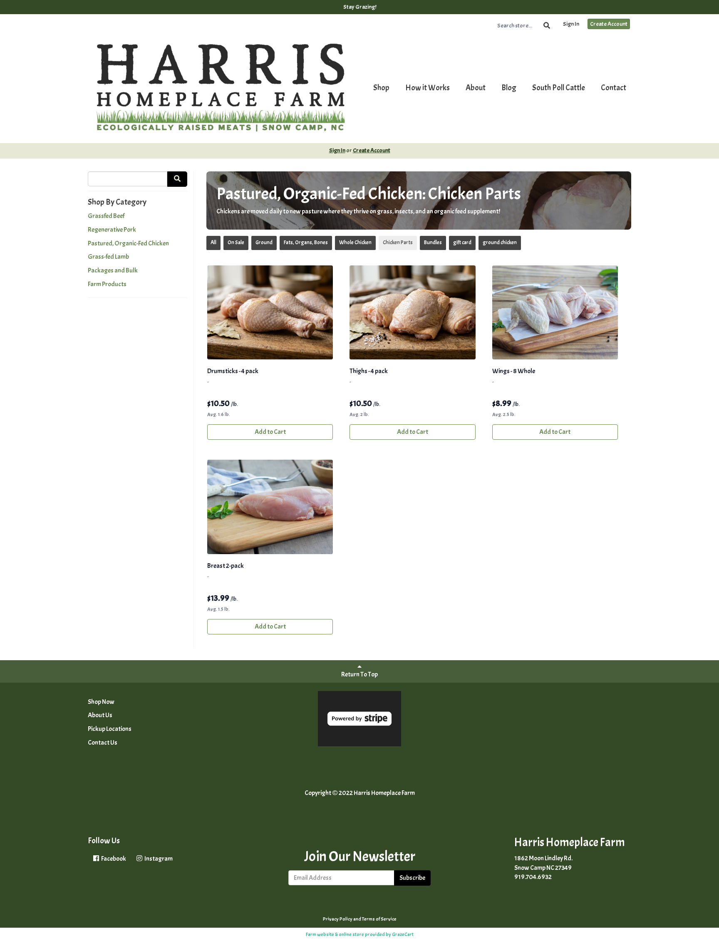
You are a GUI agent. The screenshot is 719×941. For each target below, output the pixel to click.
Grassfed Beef (106, 216)
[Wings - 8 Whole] (555, 312)
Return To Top (359, 674)
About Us (100, 715)
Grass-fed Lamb (108, 257)
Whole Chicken (355, 242)
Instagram (158, 858)
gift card (462, 242)
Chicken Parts (398, 242)
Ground (264, 242)
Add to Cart (270, 432)
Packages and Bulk (113, 270)
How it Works (427, 88)
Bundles (433, 242)
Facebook (113, 858)
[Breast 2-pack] (270, 507)
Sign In (571, 23)
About (476, 88)
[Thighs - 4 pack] (412, 312)
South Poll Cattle (558, 88)
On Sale (236, 242)
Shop (381, 88)
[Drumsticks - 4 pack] (270, 312)
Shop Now (101, 702)
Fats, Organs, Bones (306, 242)
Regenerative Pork (112, 229)
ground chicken (500, 242)
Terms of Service (379, 919)
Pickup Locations (109, 729)
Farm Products (107, 284)
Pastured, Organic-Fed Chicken (128, 243)
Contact (613, 88)
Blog (508, 88)
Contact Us (102, 742)
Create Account (608, 23)
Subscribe (412, 878)
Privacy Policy (337, 919)
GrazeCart (403, 934)
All (213, 242)
